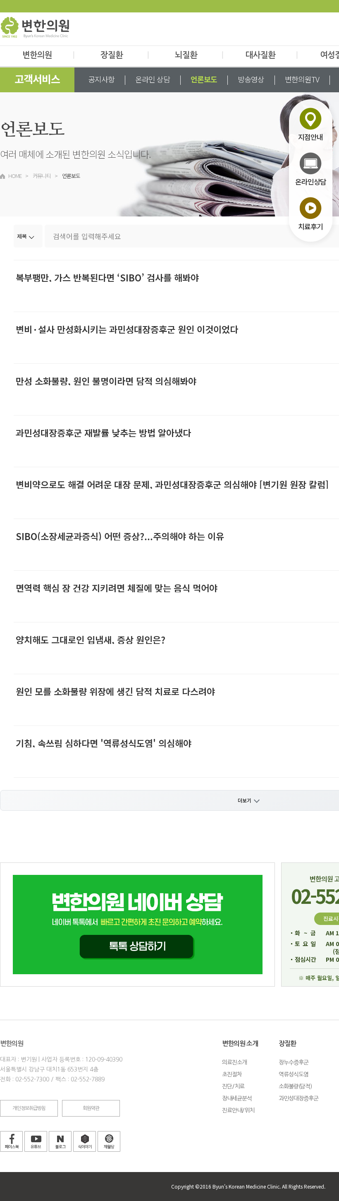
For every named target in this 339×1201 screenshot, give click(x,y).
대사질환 (272, 55)
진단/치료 (233, 1086)
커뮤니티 (42, 176)
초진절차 (232, 1074)
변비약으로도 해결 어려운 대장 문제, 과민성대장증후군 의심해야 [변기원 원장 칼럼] (172, 484)
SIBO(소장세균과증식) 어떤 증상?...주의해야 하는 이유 (120, 535)
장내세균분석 (237, 1098)
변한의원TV (302, 79)
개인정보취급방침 (28, 1108)
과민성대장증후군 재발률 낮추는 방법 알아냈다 (103, 432)
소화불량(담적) (295, 1086)
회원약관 (91, 1108)
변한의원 (48, 55)
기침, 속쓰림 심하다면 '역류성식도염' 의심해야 (103, 742)
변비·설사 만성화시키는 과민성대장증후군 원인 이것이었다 (127, 329)
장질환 (124, 55)
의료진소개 (234, 1062)
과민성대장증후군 (298, 1098)
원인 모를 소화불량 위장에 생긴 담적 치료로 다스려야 (115, 691)
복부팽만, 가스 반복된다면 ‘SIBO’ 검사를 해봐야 (107, 277)
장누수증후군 (293, 1062)
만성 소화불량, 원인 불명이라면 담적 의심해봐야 (106, 380)
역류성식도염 (293, 1074)
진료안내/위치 (238, 1110)
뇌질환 (199, 55)
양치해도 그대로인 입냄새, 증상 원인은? (90, 639)
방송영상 (251, 79)
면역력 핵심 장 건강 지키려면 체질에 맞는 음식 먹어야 (116, 587)
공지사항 (101, 79)
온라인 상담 (152, 79)
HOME (14, 176)
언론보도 (204, 79)
